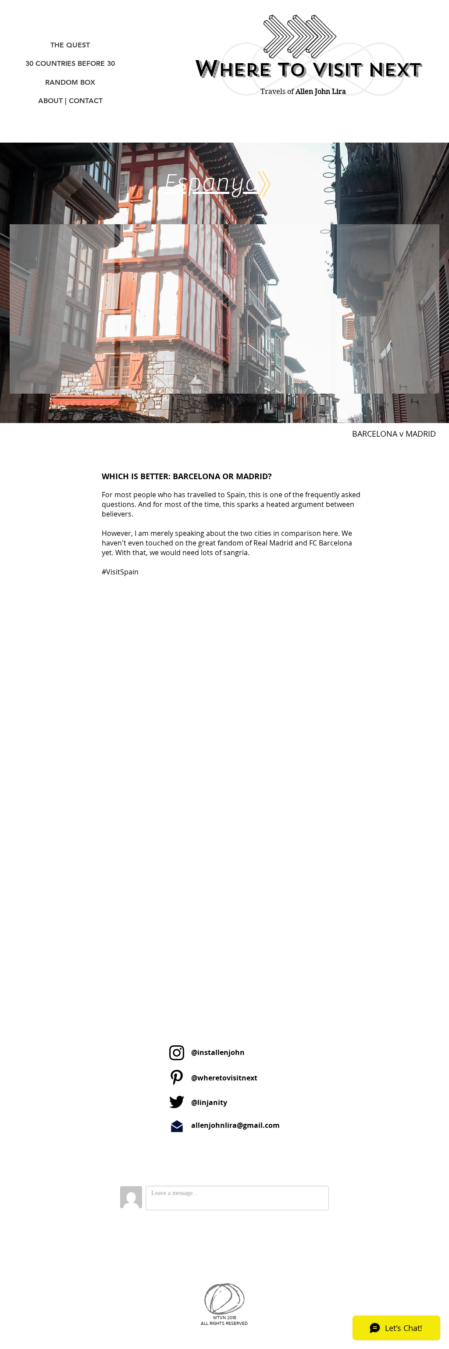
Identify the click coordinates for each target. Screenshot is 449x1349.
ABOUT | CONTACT (70, 101)
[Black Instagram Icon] (177, 1053)
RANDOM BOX (70, 82)
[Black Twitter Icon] (177, 1102)
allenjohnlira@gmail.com (235, 1125)
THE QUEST (70, 45)
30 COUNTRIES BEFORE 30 (70, 63)
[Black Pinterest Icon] (177, 1077)
